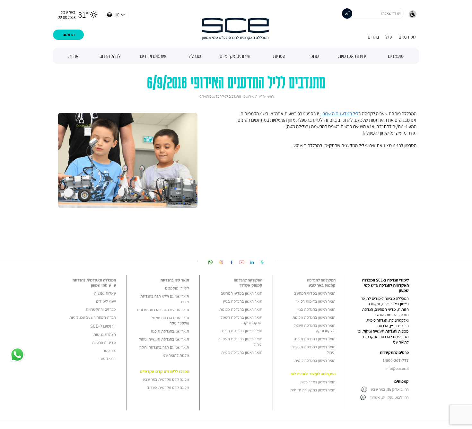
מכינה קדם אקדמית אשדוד (168, 387)
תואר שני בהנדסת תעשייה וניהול (164, 339)
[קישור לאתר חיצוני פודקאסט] (262, 262)
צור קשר (109, 350)
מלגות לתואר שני (176, 355)
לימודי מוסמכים (177, 288)
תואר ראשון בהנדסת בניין (316, 309)
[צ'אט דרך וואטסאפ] (17, 355)
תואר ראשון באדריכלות (318, 382)
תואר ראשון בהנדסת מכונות (314, 317)
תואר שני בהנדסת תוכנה (170, 331)
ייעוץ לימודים (106, 301)
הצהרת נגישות (104, 334)
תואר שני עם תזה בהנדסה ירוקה (164, 347)
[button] (412, 15)
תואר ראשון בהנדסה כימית (315, 360)
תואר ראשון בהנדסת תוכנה (315, 339)
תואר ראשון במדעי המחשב (315, 293)
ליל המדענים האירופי (339, 113)
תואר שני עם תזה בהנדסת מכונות (163, 309)
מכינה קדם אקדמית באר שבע (166, 379)
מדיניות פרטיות (104, 342)
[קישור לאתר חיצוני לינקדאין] (252, 262)
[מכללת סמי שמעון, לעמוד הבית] (235, 24)
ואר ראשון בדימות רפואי (314, 301)
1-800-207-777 (396, 360)
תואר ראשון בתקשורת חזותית (313, 390)
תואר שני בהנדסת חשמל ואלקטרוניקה (170, 320)
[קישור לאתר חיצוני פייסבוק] (231, 262)
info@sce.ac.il (397, 368)
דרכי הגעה (108, 358)
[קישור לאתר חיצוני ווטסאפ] (210, 262)
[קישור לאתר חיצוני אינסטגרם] (221, 262)
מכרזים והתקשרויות (101, 309)
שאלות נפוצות (105, 293)
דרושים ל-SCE (103, 326)
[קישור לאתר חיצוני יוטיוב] (241, 262)
